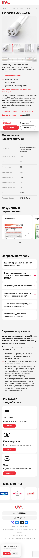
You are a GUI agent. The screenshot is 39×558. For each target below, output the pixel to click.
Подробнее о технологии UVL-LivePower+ (17, 111)
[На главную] (6, 2)
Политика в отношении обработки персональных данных (19, 531)
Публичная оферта (19, 535)
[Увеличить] (19, 58)
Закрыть (15, 553)
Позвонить (28, 127)
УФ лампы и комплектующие (21, 8)
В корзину (10, 127)
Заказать (9, 425)
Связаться (6, 553)
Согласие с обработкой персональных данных (19, 538)
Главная (4, 8)
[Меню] (35, 2)
